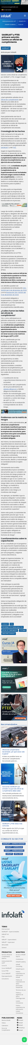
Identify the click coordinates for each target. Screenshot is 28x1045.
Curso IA (20, 24)
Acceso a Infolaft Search (20, 955)
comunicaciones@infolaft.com (9, 7)
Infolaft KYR (22, 21)
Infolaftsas (22, 1028)
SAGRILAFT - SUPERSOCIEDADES (14, 844)
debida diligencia (10, 389)
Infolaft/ (21, 1020)
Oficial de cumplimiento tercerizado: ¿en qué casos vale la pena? (13, 752)
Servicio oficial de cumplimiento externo (7, 956)
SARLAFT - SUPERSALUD (14, 847)
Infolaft (21, 1023)
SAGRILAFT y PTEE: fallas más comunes (12, 825)
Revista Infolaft (6, 1020)
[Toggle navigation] (25, 15)
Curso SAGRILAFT (7, 968)
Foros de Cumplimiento (6, 1029)
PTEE (14, 147)
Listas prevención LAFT (9, 21)
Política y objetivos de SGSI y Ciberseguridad (20, 995)
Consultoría (5, 979)
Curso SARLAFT (6, 973)
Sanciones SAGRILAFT (8, 633)
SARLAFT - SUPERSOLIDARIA (14, 850)
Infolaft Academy (10, 24)
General (4, 947)
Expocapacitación (7, 976)
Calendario (5, 1025)
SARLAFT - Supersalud (8, 942)
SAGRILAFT (6, 48)
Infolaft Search (20, 969)
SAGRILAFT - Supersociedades (10, 932)
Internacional (5, 929)
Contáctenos (19, 959)
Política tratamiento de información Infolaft (20, 974)
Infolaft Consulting (19, 965)
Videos (4, 1023)
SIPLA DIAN (18, 854)
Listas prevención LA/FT (7, 962)
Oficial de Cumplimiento (9, 630)
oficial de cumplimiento (10, 99)
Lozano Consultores (19, 1002)
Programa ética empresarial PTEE (12, 627)
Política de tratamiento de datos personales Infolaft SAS (20, 983)
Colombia (23, 630)
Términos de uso (21, 990)
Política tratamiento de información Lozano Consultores (20, 1009)
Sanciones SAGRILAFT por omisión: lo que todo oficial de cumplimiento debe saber (12, 789)
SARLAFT (9, 854)
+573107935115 (7, 10)
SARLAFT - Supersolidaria (9, 939)
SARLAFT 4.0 (5, 934)
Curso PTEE (5, 971)
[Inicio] (11, 15)
